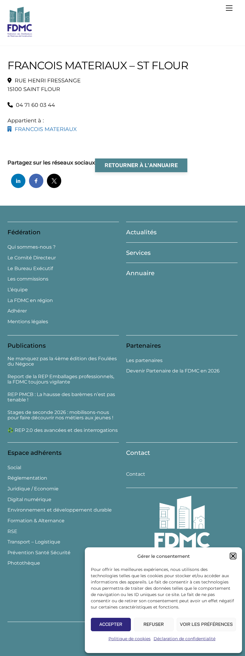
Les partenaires (144, 360)
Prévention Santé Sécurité (39, 552)
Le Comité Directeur (31, 258)
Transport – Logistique (33, 542)
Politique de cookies (129, 638)
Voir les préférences (206, 624)
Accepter (110, 624)
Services (138, 252)
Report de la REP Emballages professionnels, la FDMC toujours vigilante (60, 379)
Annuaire (140, 273)
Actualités (141, 232)
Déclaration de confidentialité (184, 638)
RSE (12, 531)
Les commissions (27, 279)
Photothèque (23, 563)
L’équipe (17, 289)
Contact (138, 452)
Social (14, 467)
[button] (233, 556)
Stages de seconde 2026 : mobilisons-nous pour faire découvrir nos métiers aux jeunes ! (60, 415)
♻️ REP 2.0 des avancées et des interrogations (62, 430)
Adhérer (17, 311)
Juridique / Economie (33, 489)
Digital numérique (29, 499)
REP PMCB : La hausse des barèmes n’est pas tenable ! (61, 397)
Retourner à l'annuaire (141, 165)
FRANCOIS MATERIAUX (44, 129)
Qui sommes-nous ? (31, 247)
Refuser (153, 624)
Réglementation (27, 478)
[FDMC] (19, 34)
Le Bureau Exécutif (30, 268)
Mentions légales (27, 321)
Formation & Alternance (36, 520)
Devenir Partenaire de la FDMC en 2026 (173, 371)
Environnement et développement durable (59, 510)
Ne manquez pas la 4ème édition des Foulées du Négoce (62, 361)
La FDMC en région (30, 300)
